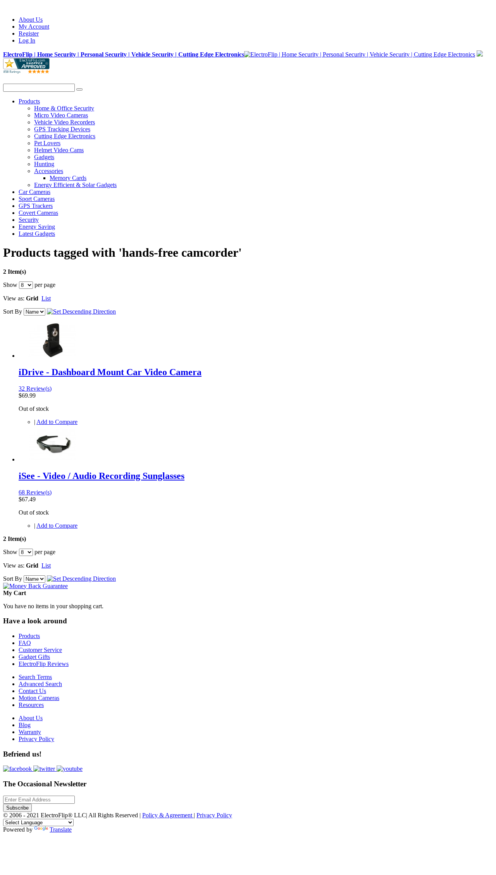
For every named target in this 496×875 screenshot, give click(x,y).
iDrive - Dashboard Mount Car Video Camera (110, 372)
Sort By (12, 311)
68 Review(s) (35, 492)
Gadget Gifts (34, 657)
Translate (61, 829)
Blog (25, 725)
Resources (31, 705)
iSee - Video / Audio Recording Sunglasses (101, 476)
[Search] (79, 89)
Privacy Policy (36, 739)
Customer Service (40, 650)
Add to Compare (57, 422)
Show (10, 284)
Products (29, 636)
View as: (13, 298)
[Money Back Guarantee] (35, 586)
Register (29, 33)
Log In (27, 40)
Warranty (30, 732)
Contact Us (32, 691)
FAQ (25, 643)
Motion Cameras (39, 698)
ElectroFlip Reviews (44, 664)
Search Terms (35, 677)
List (46, 298)
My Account (34, 26)
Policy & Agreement (168, 815)
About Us (31, 19)
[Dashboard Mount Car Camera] (52, 355)
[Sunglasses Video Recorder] (52, 459)
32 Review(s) (35, 388)
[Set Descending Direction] (81, 311)
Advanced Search (40, 684)
